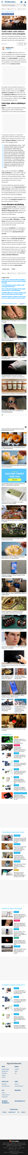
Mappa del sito (12, 1112)
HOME (3, 11)
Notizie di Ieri (5, 1071)
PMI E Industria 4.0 (20, 1101)
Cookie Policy (21, 1147)
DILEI (20, 1144)
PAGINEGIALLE (13, 1143)
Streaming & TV (5, 1094)
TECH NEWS (17, 852)
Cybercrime (5, 269)
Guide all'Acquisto (19, 1086)
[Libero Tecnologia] (14, 1109)
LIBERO (4, 1143)
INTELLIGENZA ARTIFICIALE (20, 793)
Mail (21, 4)
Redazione (18, 1090)
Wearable (4, 1084)
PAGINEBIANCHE (9, 1144)
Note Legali (11, 1147)
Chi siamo (5, 1147)
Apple (16, 1071)
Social (3, 1092)
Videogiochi (4, 1096)
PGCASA (4, 1144)
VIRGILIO (8, 1143)
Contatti (23, 1112)
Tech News (4, 1073)
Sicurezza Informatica (5, 1102)
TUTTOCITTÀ (15, 1144)
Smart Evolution (6, 1086)
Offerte (3, 1077)
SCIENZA (16, 937)
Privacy (16, 1147)
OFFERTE (16, 753)
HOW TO (16, 737)
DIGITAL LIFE (5, 1081)
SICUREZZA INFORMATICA (9, 11)
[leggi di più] (25, 48)
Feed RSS (4, 1112)
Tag (18, 1112)
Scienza (4, 1075)
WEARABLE (16, 745)
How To (16, 1084)
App (16, 1073)
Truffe (13, 269)
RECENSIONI (17, 835)
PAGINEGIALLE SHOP (21, 1143)
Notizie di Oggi (5, 1069)
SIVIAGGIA (24, 1144)
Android (17, 1069)
